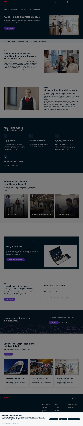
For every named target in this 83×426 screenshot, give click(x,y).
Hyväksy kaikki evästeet (73, 419)
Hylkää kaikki (63, 419)
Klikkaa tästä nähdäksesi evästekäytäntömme (10, 423)
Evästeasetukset (54, 419)
